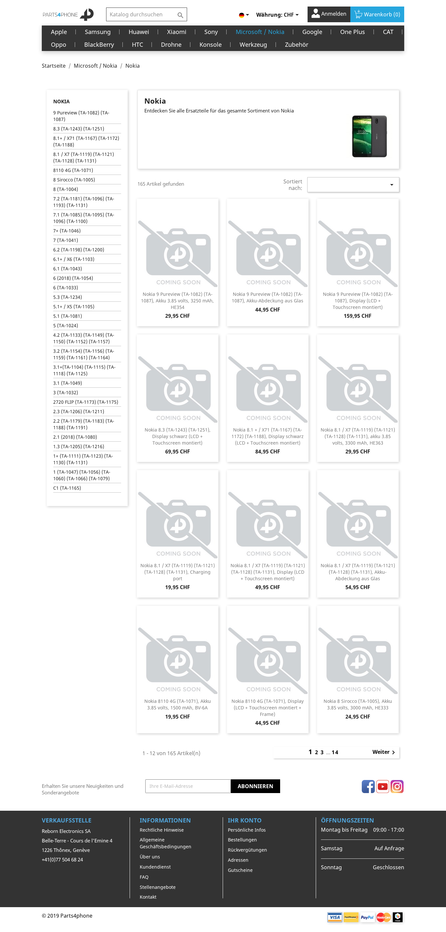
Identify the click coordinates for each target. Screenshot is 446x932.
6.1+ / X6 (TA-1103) (73, 259)
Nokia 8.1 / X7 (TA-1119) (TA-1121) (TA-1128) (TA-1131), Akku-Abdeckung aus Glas (358, 572)
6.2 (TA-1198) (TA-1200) (78, 249)
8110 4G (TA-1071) (73, 170)
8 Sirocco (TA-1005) (74, 180)
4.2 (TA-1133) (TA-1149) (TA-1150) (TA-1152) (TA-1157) (83, 338)
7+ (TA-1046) (67, 231)
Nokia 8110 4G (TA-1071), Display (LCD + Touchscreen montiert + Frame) (267, 707)
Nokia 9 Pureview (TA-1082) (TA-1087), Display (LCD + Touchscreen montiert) (358, 300)
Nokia (61, 101)
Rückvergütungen (247, 850)
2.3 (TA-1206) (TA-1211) (78, 411)
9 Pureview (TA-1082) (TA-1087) (81, 116)
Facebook (368, 786)
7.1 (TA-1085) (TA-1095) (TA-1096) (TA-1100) (83, 218)
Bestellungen (242, 840)
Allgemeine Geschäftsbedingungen (165, 843)
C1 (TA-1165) (67, 488)
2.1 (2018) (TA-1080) (75, 437)
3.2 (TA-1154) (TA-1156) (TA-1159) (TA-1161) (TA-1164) (83, 354)
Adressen (238, 860)
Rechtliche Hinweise (162, 830)
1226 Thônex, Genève (66, 850)
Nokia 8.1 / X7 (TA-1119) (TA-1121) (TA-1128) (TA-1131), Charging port (177, 572)
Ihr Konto (245, 820)
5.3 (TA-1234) (67, 297)
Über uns (150, 857)
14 (335, 752)
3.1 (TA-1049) (67, 383)
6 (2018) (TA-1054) (73, 278)
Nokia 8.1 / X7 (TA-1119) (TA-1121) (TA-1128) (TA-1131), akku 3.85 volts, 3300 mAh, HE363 (358, 436)
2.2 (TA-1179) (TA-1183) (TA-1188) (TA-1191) (83, 424)
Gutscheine (240, 870)
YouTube (382, 786)
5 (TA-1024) (65, 325)
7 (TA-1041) (65, 240)
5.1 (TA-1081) (67, 316)
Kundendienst (155, 867)
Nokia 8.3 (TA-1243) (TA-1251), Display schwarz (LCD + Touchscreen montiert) (178, 436)
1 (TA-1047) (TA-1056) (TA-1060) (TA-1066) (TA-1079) (81, 475)
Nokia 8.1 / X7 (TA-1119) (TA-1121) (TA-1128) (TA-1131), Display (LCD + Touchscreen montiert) (268, 572)
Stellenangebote (158, 887)
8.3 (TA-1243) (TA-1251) (78, 129)
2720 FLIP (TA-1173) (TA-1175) (85, 402)
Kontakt (148, 897)
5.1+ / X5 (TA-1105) (73, 306)
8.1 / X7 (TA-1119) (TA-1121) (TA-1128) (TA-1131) (83, 157)
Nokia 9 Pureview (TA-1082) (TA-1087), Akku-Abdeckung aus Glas (267, 297)
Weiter (385, 752)
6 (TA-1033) (65, 287)
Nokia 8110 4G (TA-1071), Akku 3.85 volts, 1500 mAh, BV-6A (177, 704)
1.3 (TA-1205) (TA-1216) (78, 446)
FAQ (144, 877)
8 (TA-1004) (65, 189)
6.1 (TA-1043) (67, 268)
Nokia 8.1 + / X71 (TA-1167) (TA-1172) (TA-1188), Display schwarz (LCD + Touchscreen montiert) (267, 436)
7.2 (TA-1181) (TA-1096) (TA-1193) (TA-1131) (83, 201)
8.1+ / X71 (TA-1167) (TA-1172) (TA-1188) (86, 141)
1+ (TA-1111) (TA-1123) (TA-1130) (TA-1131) (83, 459)
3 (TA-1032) (65, 392)
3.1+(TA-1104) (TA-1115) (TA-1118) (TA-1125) (84, 370)
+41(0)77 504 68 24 (62, 859)
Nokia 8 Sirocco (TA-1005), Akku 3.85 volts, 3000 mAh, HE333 (358, 704)
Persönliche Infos (247, 830)
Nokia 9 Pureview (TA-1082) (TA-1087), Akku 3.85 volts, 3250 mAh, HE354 (177, 300)
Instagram (397, 786)
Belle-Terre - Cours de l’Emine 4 (77, 840)
